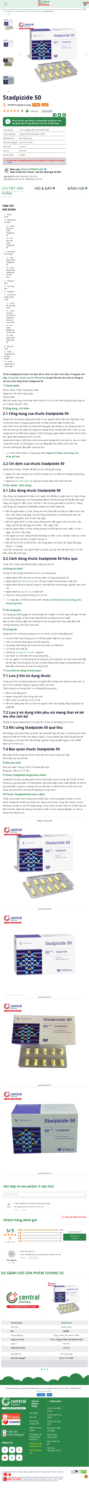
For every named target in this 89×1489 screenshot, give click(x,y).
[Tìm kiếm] (84, 8)
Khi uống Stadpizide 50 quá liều (10, 328)
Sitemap (51, 1447)
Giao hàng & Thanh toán (52, 1435)
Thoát (49, 1395)
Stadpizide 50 (66, 1323)
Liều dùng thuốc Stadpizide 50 (10, 261)
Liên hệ (32, 1417)
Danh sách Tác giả (53, 1442)
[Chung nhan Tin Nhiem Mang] (74, 1472)
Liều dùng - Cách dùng (10, 252)
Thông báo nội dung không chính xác (35, 1437)
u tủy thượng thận (29, 581)
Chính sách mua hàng (54, 1416)
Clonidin (31, 652)
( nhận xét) (10, 1242)
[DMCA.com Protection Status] (83, 1472)
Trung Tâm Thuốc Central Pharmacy (26, 377)
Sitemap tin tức (54, 1450)
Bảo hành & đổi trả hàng (53, 1429)
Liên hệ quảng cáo (35, 1451)
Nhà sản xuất (8, 347)
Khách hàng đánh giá (20, 1220)
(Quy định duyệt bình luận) (75, 1217)
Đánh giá (77, 188)
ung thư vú (25, 591)
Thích (16, 1210)
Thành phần (8, 215)
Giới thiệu (33, 1413)
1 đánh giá (34, 111)
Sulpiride (22, 146)
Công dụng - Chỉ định (10, 221)
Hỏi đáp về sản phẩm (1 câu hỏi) (28, 1186)
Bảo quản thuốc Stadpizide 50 (10, 338)
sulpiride (66, 1348)
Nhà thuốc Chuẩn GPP (34, 1422)
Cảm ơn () (33, 1258)
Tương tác (11, 291)
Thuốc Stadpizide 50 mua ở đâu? (9, 363)
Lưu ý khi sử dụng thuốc (10, 305)
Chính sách (55, 1401)
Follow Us (7, 1442)
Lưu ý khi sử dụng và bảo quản (10, 296)
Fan (12, 1431)
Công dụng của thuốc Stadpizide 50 (10, 230)
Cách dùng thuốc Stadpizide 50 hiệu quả (10, 272)
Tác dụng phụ (9, 287)
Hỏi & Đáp (44, 188)
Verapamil (21, 652)
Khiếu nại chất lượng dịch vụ (35, 1444)
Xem (37, 105)
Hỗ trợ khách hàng (35, 1404)
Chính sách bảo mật (43, 1391)
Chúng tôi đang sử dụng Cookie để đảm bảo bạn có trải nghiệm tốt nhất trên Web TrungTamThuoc (43, 1389)
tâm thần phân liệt (24, 481)
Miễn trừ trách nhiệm (35, 1429)
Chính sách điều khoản (54, 1409)
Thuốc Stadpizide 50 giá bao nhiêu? (9, 355)
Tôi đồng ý (40, 1395)
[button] (41, 1369)
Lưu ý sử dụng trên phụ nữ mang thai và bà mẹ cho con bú (10, 316)
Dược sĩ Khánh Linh (32, 169)
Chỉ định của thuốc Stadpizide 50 (10, 243)
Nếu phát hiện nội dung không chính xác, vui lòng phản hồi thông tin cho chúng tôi (35, 161)
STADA (21, 130)
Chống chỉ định (9, 282)
